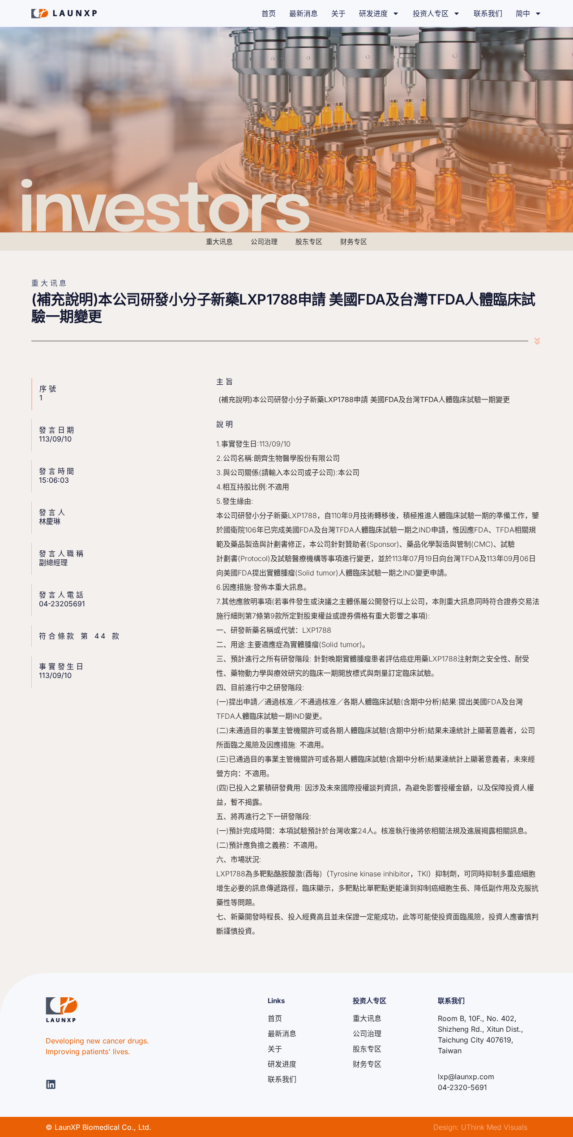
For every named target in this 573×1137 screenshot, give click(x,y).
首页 (268, 13)
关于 (338, 13)
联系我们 (488, 13)
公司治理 (264, 241)
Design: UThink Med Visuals (480, 1127)
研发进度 (373, 13)
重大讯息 (219, 241)
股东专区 (308, 241)
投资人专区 (431, 13)
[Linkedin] (51, 1084)
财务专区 (353, 241)
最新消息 (303, 13)
